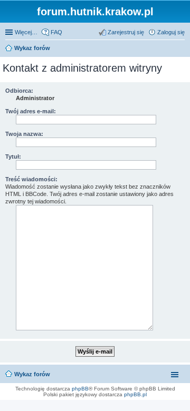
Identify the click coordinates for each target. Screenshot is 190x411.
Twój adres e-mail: (30, 111)
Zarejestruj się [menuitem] (126, 32)
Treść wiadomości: (31, 179)
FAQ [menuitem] (56, 32)
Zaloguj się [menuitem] (171, 32)
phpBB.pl (135, 394)
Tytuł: (13, 156)
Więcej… (26, 32)
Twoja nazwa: (24, 134)
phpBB (80, 389)
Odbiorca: (19, 90)
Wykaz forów (32, 374)
